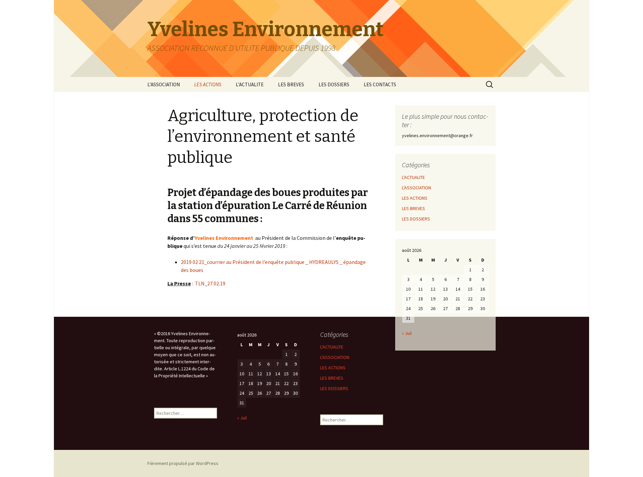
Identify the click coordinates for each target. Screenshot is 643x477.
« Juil (407, 333)
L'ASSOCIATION (416, 188)
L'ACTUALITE (413, 177)
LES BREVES (291, 84)
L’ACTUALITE (250, 84)
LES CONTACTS (380, 84)
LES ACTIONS (207, 84)
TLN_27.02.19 (210, 283)
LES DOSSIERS (333, 84)
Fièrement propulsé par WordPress (182, 463)
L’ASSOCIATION (163, 84)
